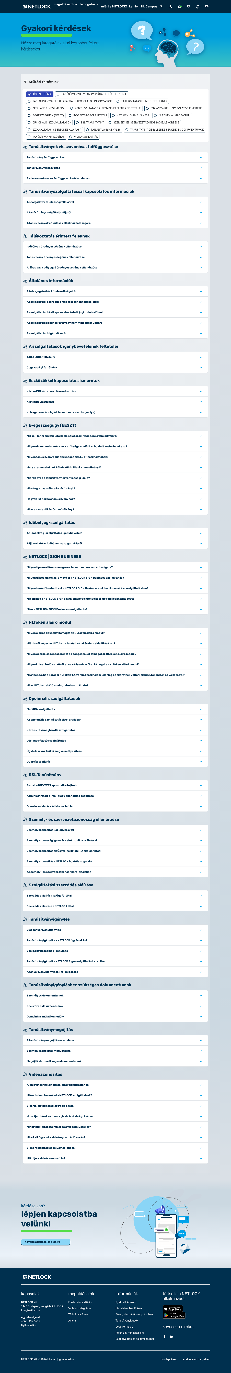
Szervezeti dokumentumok (45, 1006)
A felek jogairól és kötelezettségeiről (51, 291)
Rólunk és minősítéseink (130, 1332)
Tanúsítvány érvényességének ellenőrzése (56, 257)
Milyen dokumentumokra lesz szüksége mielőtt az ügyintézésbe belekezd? (77, 446)
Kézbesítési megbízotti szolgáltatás (51, 730)
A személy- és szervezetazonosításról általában (59, 871)
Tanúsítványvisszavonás (43, 167)
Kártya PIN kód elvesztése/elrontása (51, 391)
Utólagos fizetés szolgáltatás (46, 740)
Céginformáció (124, 1326)
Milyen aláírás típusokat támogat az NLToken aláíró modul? (66, 633)
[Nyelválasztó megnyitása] (198, 6)
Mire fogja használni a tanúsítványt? (51, 488)
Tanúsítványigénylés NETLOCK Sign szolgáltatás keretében (66, 961)
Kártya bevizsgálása (40, 401)
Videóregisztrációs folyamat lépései (51, 1147)
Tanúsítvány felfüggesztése (46, 157)
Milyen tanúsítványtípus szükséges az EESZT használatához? (68, 457)
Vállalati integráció (79, 1308)
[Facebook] (165, 1337)
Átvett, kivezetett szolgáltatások (134, 1314)
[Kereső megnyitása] (161, 6)
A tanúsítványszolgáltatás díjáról (49, 212)
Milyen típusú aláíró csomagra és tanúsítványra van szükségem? (70, 567)
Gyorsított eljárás (39, 761)
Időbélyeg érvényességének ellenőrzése (54, 246)
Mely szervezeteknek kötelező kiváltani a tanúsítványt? (64, 467)
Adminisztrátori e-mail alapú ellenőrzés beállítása (60, 795)
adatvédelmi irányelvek (196, 1359)
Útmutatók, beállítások (129, 1308)
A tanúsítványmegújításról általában (51, 1040)
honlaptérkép (169, 1359)
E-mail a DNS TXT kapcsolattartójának (52, 785)
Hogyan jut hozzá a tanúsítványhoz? (51, 499)
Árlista (72, 1320)
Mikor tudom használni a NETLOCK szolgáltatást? (59, 1095)
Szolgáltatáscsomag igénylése (47, 950)
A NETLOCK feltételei (41, 357)
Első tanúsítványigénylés (44, 929)
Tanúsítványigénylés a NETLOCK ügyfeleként (57, 940)
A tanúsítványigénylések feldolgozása (52, 971)
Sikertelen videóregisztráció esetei (51, 1105)
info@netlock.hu (31, 1310)
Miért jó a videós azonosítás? (46, 1158)
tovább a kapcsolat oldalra (42, 1241)
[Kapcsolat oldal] (189, 6)
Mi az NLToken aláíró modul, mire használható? (57, 685)
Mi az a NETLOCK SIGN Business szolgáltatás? (57, 609)
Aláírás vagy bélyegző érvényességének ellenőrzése (62, 267)
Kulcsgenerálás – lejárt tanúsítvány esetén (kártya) (61, 412)
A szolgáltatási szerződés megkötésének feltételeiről (63, 301)
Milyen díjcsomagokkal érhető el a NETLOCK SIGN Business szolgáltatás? (75, 577)
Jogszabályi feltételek (42, 367)
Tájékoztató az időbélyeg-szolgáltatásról (54, 543)
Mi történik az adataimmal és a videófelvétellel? (59, 1126)
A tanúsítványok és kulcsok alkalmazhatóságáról (59, 223)
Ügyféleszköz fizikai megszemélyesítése (54, 751)
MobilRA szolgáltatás (41, 709)
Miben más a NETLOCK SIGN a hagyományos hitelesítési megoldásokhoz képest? (80, 598)
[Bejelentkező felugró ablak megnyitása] (170, 6)
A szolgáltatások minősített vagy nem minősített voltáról (65, 322)
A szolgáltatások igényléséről (46, 333)
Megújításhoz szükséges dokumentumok (54, 1061)
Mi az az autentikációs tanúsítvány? (50, 509)
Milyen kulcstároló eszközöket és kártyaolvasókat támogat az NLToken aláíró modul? (83, 664)
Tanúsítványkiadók (127, 1320)
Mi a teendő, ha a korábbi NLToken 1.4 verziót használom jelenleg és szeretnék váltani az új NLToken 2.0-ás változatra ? (106, 675)
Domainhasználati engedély (45, 1016)
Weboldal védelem (79, 1314)
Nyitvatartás (28, 1325)
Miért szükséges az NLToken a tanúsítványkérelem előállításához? (71, 643)
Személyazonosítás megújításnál (49, 1050)
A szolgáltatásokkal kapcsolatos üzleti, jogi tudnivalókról (65, 312)
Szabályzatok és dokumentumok (135, 1338)
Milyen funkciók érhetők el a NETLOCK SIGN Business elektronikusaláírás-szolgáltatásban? (87, 588)
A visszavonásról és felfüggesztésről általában (58, 178)
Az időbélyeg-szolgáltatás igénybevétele (54, 533)
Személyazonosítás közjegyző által (50, 829)
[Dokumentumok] (207, 6)
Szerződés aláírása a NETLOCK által (50, 906)
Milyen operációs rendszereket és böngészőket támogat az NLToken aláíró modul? (81, 654)
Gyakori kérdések (126, 1302)
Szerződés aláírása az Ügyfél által (49, 895)
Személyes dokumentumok (45, 995)
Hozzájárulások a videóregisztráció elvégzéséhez (60, 1116)
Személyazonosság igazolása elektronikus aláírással (62, 840)
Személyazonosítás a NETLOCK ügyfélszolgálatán (60, 861)
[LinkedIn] (171, 1337)
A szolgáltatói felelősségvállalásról (50, 202)
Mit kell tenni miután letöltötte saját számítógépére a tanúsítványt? (72, 436)
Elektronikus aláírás (80, 1302)
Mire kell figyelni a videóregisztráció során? (56, 1137)
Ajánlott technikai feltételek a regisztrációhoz (58, 1084)
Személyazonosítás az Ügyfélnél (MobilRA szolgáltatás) (64, 850)
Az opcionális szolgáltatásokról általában (54, 719)
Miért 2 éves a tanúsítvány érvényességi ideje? (58, 478)
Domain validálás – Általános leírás (50, 806)
